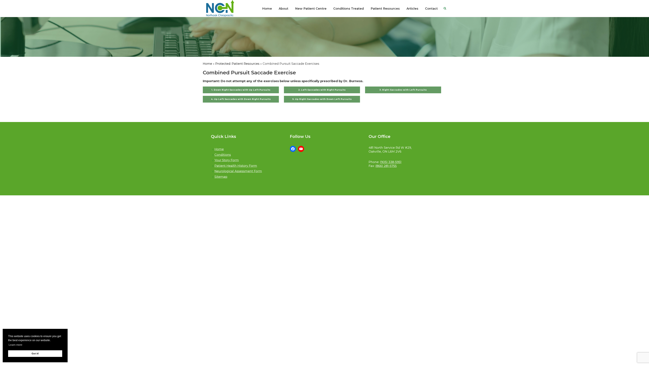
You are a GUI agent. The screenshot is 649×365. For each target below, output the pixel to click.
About (283, 8)
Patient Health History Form (235, 166)
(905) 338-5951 (390, 162)
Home (267, 8)
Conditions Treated (348, 8)
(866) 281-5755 (386, 166)
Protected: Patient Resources (237, 64)
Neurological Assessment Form (238, 171)
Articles (412, 8)
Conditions (222, 155)
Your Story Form (226, 160)
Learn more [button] (15, 344)
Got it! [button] (35, 353)
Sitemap (220, 177)
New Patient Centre (311, 8)
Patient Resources (385, 8)
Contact (431, 8)
